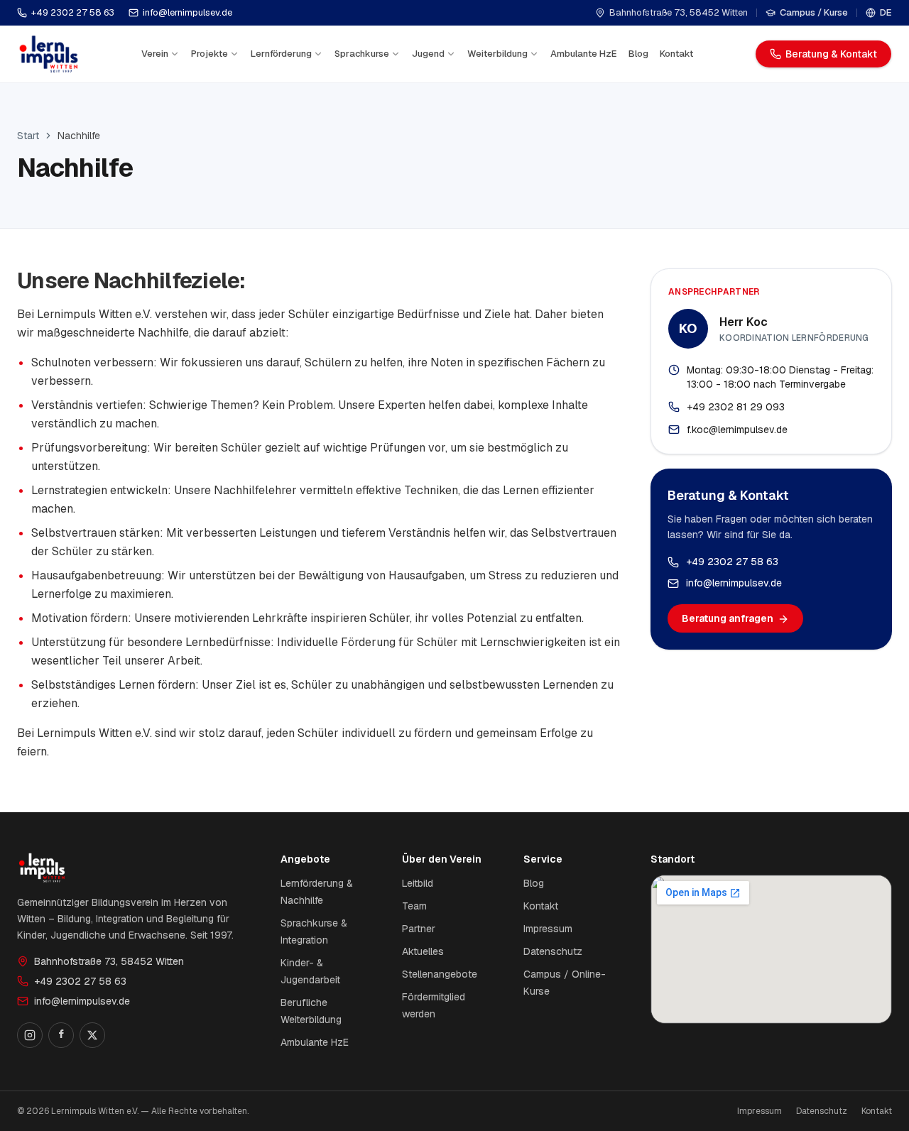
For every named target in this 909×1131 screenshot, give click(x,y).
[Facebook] (61, 1035)
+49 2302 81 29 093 (736, 406)
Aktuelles (423, 951)
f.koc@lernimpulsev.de (737, 429)
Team (414, 906)
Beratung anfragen (727, 619)
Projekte (209, 54)
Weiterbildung (497, 54)
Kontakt (676, 54)
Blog (638, 54)
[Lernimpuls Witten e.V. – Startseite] (48, 54)
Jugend (428, 54)
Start (28, 135)
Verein (154, 54)
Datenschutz (552, 951)
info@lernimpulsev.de (187, 12)
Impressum (547, 928)
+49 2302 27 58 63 (72, 12)
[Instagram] (30, 1035)
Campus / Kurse (814, 12)
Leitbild (417, 883)
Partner (418, 928)
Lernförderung (281, 54)
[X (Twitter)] (92, 1035)
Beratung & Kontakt (831, 54)
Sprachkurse (361, 54)
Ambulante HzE (583, 54)
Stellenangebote (439, 974)
